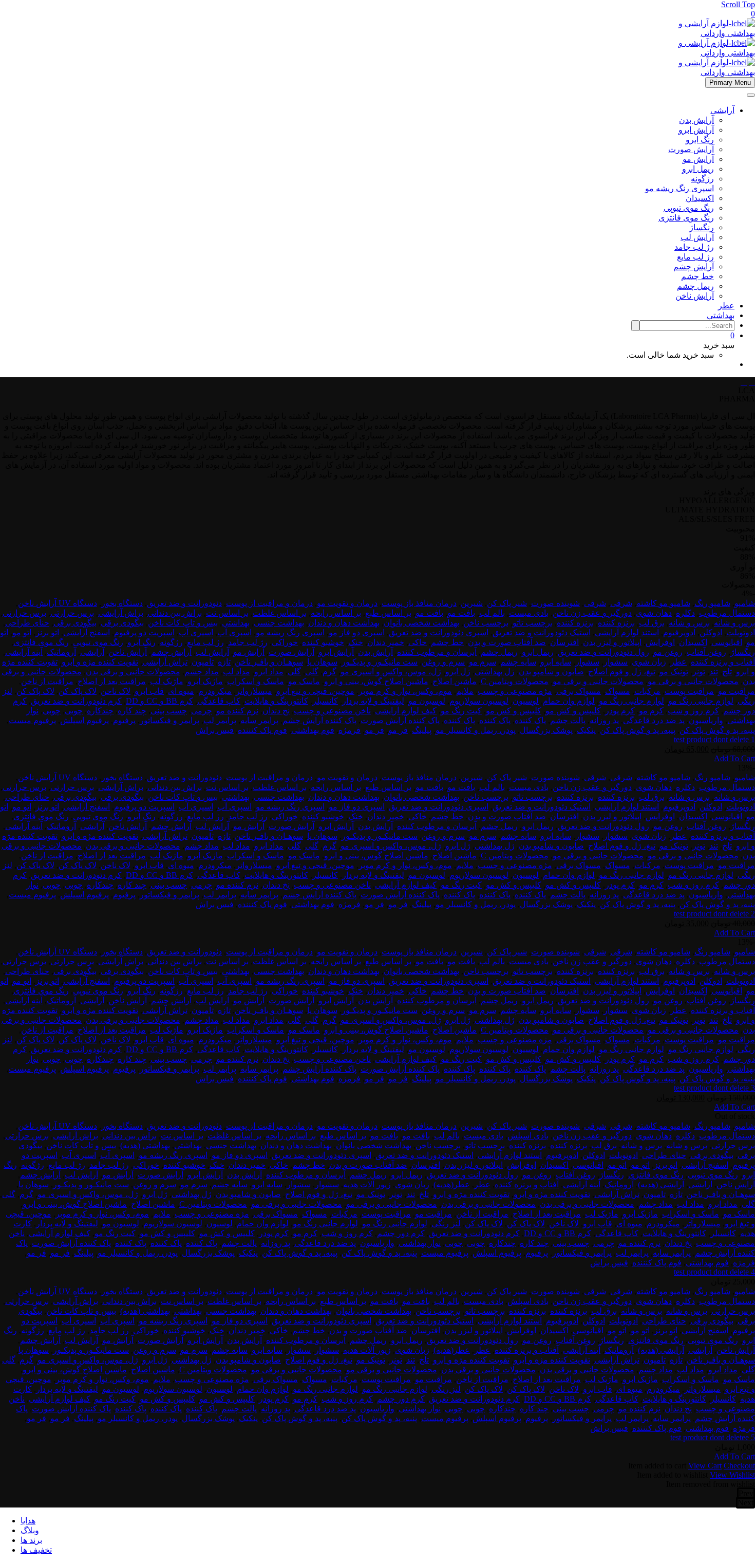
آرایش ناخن (694, 295)
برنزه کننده (616, 622)
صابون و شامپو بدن (551, 671)
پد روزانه (604, 720)
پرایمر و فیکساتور (169, 720)
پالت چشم (568, 720)
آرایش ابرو (696, 129)
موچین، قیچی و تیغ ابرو (315, 691)
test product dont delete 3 (714, 1087)
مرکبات (647, 691)
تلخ (727, 671)
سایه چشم (518, 661)
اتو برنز (47, 632)
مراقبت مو (736, 691)
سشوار (615, 661)
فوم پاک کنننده (262, 730)
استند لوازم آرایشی (627, 632)
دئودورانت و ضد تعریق (184, 603)
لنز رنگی (446, 1223)
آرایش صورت (691, 149)
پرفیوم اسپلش (84, 720)
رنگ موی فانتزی (686, 217)
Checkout (739, 1465)
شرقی (621, 603)
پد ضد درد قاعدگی (654, 720)
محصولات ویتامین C (515, 681)
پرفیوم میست (32, 720)
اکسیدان (700, 198)
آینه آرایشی (24, 652)
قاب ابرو (149, 691)
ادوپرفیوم (679, 632)
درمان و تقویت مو (347, 603)
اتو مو (21, 632)
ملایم (465, 691)
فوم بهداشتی (312, 730)
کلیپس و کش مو (573, 710)
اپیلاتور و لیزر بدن (612, 642)
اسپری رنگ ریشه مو (679, 188)
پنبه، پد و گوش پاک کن (717, 730)
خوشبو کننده (323, 642)
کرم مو (651, 710)
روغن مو (668, 652)
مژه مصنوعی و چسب (515, 691)
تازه (224, 661)
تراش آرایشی (164, 661)
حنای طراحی (27, 622)
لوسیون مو (426, 700)
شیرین (472, 603)
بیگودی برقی (122, 622)
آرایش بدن (696, 120)
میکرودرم (215, 691)
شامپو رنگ (712, 603)
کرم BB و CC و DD (159, 700)
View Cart (705, 1465)
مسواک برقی (578, 691)
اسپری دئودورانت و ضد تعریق (438, 632)
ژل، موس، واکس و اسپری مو (391, 671)
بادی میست (529, 613)
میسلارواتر (254, 691)
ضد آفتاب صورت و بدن (507, 642)
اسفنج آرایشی (86, 632)
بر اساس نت (227, 613)
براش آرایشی (120, 613)
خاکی (417, 642)
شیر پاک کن (507, 603)
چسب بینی (168, 710)
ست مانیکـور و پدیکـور (380, 661)
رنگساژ (701, 227)
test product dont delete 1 (714, 739)
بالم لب (492, 613)
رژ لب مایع (695, 256)
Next (745, 1502)
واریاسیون (706, 720)
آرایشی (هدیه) (661, 1184)
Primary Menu (730, 82)
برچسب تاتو (533, 622)
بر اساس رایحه (336, 613)
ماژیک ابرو (205, 681)
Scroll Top (738, 4)
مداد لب (236, 671)
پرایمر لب (219, 720)
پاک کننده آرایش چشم (319, 720)
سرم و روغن (443, 661)
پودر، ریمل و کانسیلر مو (476, 730)
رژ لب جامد (694, 247)
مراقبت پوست (689, 691)
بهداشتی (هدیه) (145, 1145)
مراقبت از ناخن (47, 681)
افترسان (564, 642)
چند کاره (132, 710)
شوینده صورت (555, 603)
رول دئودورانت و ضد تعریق (603, 652)
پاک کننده (530, 720)
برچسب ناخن (485, 622)
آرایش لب (697, 237)
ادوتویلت (740, 632)
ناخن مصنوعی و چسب (332, 710)
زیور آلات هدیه (367, 1184)
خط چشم (697, 276)
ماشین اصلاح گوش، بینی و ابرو (376, 681)
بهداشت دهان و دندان (344, 622)
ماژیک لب (166, 681)
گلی (311, 671)
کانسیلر (325, 700)
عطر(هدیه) (451, 1184)
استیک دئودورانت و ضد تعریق (542, 632)
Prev (746, 1493)
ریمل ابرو (698, 168)
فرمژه (349, 730)
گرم (329, 671)
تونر (698, 671)
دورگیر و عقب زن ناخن (592, 613)
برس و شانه (734, 622)
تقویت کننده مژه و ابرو (100, 661)
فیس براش (215, 730)
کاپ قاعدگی (218, 700)
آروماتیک (61, 652)
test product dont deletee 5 (712, 1437)
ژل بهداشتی (495, 671)
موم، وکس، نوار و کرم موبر (405, 691)
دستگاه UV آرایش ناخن (57, 603)
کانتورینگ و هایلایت (276, 700)
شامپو (744, 603)
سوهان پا (322, 661)
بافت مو (461, 613)
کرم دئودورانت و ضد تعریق (76, 700)
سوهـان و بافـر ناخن (269, 661)
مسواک (617, 691)
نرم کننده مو (237, 710)
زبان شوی (649, 661)
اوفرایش (660, 642)
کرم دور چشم (401, 1233)
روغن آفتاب (706, 652)
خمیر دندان (385, 642)
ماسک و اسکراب (255, 681)
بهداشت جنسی (279, 622)
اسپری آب (234, 632)
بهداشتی (720, 315)
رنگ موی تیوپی (689, 208)
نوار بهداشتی (420, 1243)
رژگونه (702, 178)
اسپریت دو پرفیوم (144, 632)
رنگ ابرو (700, 139)
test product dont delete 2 (714, 913)
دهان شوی (654, 613)
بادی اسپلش (528, 1135)
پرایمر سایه (259, 720)
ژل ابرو (457, 671)
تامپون (203, 661)
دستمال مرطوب (727, 613)
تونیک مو (673, 671)
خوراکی (285, 642)
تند (713, 671)
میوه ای (181, 691)
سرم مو (482, 661)
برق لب (652, 622)
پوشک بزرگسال (546, 730)
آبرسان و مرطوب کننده (437, 652)
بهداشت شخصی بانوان (421, 622)
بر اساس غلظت (280, 613)
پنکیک (586, 730)
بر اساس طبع (388, 613)
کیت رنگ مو (461, 710)
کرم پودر (620, 710)
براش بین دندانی (174, 613)
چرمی (201, 710)
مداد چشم (201, 671)
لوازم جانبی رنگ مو (700, 700)
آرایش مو (698, 159)
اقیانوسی (726, 642)
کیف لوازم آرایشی (406, 710)
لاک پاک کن (78, 691)
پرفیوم (124, 720)
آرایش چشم (693, 266)
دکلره (685, 613)
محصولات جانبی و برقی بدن (133, 671)
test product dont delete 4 (714, 1271)
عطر (726, 305)
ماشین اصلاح (454, 681)
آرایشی (722, 110)
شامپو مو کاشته (663, 603)
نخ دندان (276, 710)
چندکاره (100, 710)
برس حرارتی (72, 613)
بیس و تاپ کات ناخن (183, 622)
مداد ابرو (269, 671)
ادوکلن (711, 632)
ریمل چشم (695, 286)
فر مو (398, 730)
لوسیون (526, 700)
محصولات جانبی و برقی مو (693, 681)
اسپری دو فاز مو (357, 632)
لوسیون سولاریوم (478, 700)
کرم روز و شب (693, 710)
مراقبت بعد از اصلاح (112, 681)
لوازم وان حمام (569, 700)
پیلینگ (421, 730)
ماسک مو (304, 681)
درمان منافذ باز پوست (419, 603)
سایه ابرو (555, 661)
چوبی (74, 710)
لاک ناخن (115, 691)
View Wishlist (732, 1474)
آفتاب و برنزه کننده (723, 661)
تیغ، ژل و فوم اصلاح (621, 671)
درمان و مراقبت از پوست (269, 603)
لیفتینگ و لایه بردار (373, 700)
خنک (355, 642)
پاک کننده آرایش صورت (400, 720)
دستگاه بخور (122, 603)
